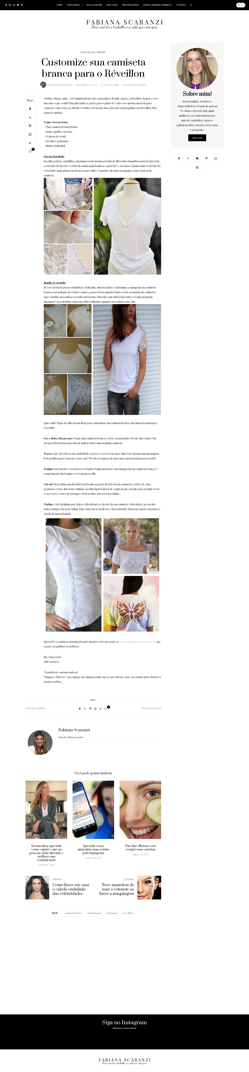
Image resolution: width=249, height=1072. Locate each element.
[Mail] (14, 5)
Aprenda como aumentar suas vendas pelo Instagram (93, 849)
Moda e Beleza (88, 52)
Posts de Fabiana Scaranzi (70, 737)
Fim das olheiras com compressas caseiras (140, 848)
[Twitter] (30, 117)
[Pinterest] (22, 5)
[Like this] (30, 151)
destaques (112, 912)
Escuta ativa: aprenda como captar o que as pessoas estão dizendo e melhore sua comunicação (46, 853)
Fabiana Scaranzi (62, 85)
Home (60, 5)
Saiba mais (197, 137)
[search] (191, 5)
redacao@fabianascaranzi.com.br (137, 641)
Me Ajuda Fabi (94, 5)
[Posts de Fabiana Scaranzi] (43, 84)
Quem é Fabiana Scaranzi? (157, 5)
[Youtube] (18, 5)
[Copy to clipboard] (30, 143)
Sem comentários (151, 708)
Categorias (73, 5)
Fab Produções (130, 5)
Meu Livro (112, 5)
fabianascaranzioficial (124, 1028)
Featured (101, 52)
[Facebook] (6, 5)
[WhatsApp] (30, 134)
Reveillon (128, 912)
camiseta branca (73, 912)
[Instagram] (10, 5)
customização (94, 912)
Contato (181, 5)
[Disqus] (93, 961)
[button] (31, 825)
